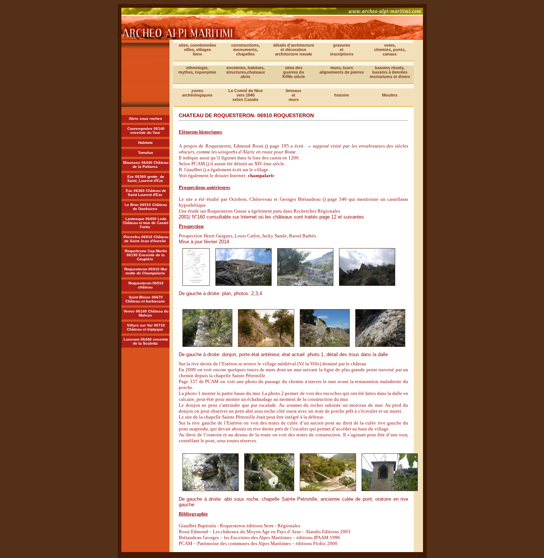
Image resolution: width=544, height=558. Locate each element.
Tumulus (145, 153)
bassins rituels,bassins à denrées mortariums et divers (390, 72)
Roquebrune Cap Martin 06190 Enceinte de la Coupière (146, 255)
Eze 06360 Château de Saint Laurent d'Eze (146, 193)
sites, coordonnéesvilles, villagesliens (197, 49)
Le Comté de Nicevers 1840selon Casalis (245, 95)
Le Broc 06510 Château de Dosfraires (146, 207)
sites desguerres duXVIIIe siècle (293, 72)
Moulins (389, 95)
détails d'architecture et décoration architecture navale (293, 49)
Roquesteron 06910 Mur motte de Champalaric (145, 271)
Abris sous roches (145, 118)
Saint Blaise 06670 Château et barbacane (145, 299)
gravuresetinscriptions (341, 49)
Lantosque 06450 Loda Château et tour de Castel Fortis (145, 223)
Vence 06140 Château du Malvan (146, 313)
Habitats (145, 143)
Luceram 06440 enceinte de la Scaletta (146, 341)
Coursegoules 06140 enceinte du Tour (146, 130)
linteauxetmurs (293, 95)
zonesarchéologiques (197, 92)
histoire (341, 95)
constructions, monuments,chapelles (245, 49)
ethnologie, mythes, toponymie (197, 69)
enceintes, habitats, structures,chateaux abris (245, 72)
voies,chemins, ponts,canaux (390, 49)
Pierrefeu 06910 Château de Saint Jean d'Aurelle (146, 239)
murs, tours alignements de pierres (341, 69)
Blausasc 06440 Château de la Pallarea (145, 164)
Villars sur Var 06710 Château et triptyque (146, 327)
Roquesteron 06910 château (146, 285)
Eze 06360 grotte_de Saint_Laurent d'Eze (146, 179)
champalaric (261, 175)
